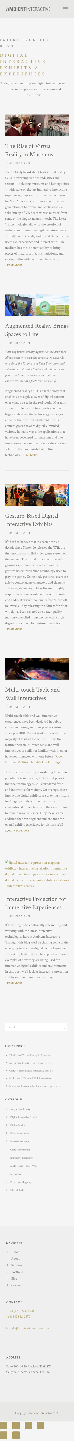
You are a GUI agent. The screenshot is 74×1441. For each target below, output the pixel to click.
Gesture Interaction (20, 1150)
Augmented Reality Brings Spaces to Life (37, 330)
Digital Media (17, 1125)
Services (16, 1265)
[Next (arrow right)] (16, 1435)
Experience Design (20, 1141)
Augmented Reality (20, 1109)
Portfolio (17, 1272)
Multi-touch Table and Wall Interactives (32, 694)
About (15, 1258)
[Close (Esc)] (3, 1425)
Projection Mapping (20, 1182)
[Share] (16, 1425)
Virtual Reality (18, 1190)
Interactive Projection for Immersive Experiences (35, 903)
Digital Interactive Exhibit (24, 1117)
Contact (16, 1285)
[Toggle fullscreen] (28, 1425)
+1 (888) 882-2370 (18, 1316)
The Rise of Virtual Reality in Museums (29, 150)
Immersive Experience (21, 1158)
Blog (14, 1278)
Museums (15, 1174)
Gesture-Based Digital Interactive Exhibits (31, 520)
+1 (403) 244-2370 (22, 1311)
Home (15, 1252)
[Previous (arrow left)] (3, 1435)
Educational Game (19, 1133)
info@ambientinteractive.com (29, 1328)
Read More (14, 265)
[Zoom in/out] (40, 1425)
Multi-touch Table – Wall (23, 1166)
